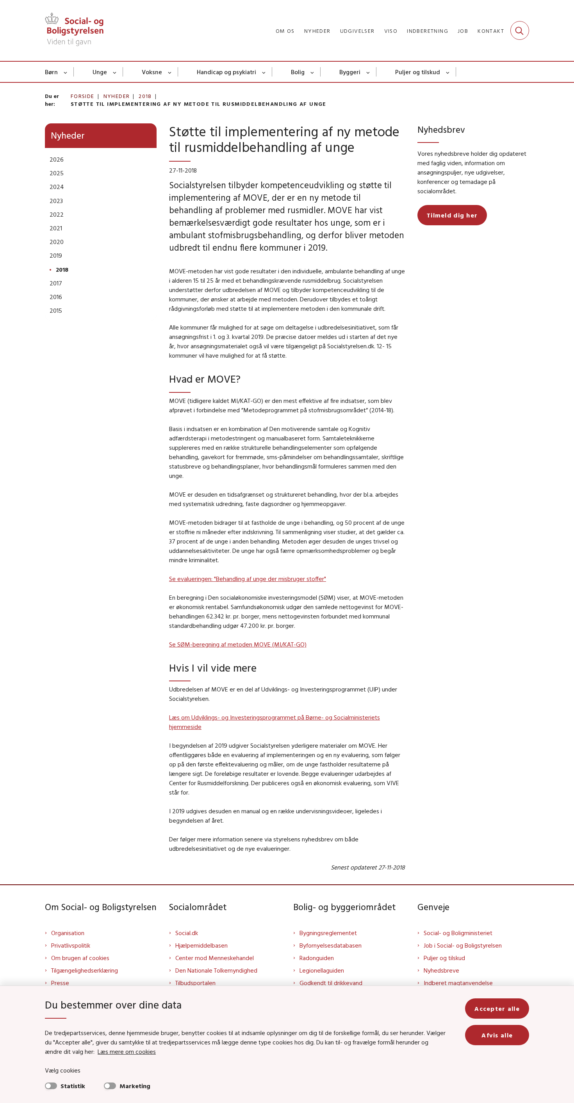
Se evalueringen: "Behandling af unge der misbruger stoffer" (247, 579)
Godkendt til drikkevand (330, 983)
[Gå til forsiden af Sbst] (74, 30)
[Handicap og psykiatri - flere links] (264, 72)
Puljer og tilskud (417, 72)
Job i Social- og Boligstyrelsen (463, 945)
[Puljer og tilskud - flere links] (448, 72)
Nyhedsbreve (441, 970)
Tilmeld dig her (452, 215)
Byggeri (349, 72)
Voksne (152, 72)
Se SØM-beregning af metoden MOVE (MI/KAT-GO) (238, 644)
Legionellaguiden (321, 970)
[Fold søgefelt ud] (519, 30)
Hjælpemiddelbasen (201, 945)
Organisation (67, 933)
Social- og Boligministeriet (458, 933)
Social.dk (186, 933)
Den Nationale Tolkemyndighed (216, 970)
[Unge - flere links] (115, 72)
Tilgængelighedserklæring (84, 970)
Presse (60, 983)
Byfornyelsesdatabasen (330, 945)
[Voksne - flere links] (170, 72)
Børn (51, 72)
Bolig (298, 72)
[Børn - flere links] (66, 72)
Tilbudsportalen (195, 983)
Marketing (134, 1086)
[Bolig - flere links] (313, 72)
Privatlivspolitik (70, 945)
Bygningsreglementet (328, 933)
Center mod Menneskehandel (214, 958)
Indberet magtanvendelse (458, 983)
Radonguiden (316, 958)
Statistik (73, 1086)
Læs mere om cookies (127, 1051)
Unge (100, 72)
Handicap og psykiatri (226, 72)
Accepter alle (497, 1008)
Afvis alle (497, 1035)
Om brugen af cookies (80, 958)
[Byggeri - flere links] (368, 72)
